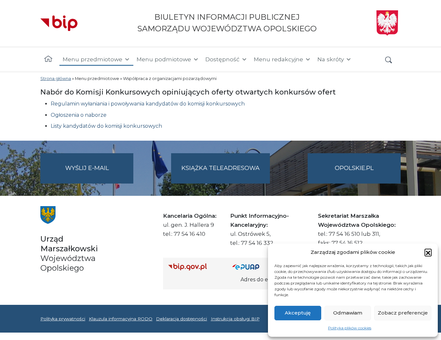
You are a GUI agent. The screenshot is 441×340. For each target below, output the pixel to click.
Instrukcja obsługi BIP (235, 318)
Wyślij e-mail (99, 174)
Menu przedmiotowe (92, 59)
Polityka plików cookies (349, 327)
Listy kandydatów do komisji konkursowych (106, 126)
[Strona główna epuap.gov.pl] (253, 266)
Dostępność (222, 59)
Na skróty (330, 59)
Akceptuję (298, 313)
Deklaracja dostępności (181, 318)
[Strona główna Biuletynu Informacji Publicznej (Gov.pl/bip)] (195, 266)
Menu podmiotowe (164, 59)
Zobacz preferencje (403, 313)
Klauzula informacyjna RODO (120, 318)
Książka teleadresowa (220, 168)
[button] (428, 252)
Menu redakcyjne (278, 59)
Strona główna (55, 78)
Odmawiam (347, 313)
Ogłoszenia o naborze (79, 115)
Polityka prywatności (62, 318)
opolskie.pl (354, 168)
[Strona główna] (48, 59)
